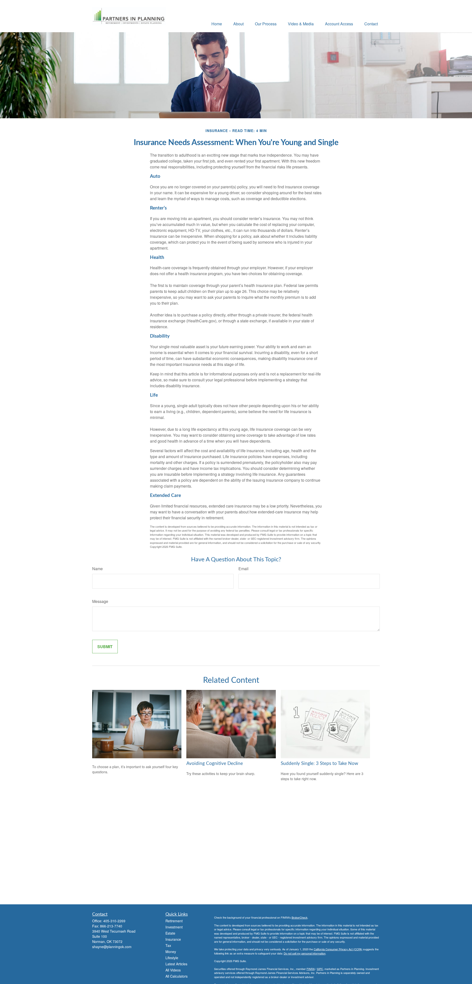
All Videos (173, 970)
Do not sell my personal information (304, 953)
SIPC (320, 969)
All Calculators (176, 976)
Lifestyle (171, 957)
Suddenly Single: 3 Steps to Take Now (319, 763)
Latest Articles (176, 963)
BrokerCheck (300, 917)
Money (170, 951)
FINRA (311, 969)
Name (97, 568)
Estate (170, 933)
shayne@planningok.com (112, 946)
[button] (216, 23)
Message (100, 601)
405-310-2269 (114, 920)
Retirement (174, 920)
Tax (168, 945)
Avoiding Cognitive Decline (214, 763)
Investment (174, 926)
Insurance (173, 939)
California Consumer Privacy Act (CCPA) (338, 949)
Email (243, 568)
